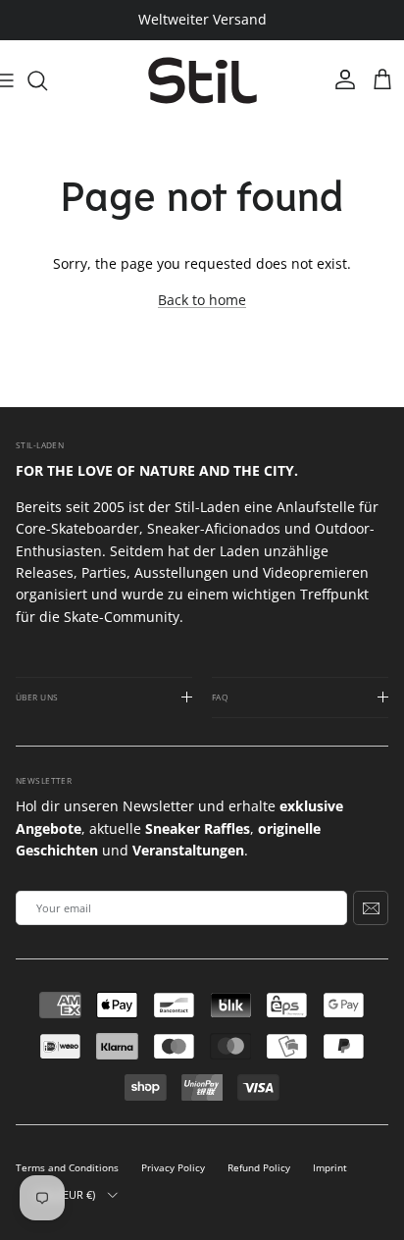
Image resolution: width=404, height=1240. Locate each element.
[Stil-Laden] (202, 81)
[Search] (47, 80)
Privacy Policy (173, 1168)
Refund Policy (258, 1168)
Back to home (202, 299)
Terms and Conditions (67, 1168)
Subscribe (370, 907)
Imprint (330, 1168)
